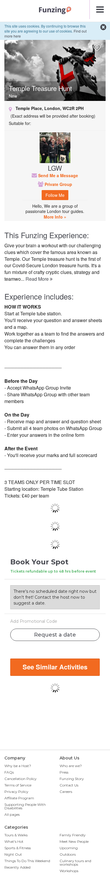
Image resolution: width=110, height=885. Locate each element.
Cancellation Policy (20, 778)
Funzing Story (72, 778)
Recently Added (17, 867)
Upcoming (69, 848)
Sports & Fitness (17, 848)
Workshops (69, 871)
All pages (12, 814)
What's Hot (13, 841)
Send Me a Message (57, 175)
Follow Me (55, 195)
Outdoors (68, 854)
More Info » (55, 216)
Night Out (13, 854)
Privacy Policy (16, 791)
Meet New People (74, 841)
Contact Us (69, 785)
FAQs (9, 772)
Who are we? (71, 766)
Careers (66, 791)
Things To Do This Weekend (27, 861)
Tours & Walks (16, 835)
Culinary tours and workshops (75, 863)
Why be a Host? (17, 766)
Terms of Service (17, 785)
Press (64, 772)
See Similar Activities (55, 666)
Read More (38, 278)
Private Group (57, 184)
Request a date (55, 635)
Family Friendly (73, 835)
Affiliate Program (19, 798)
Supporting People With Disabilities (25, 806)
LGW (55, 167)
